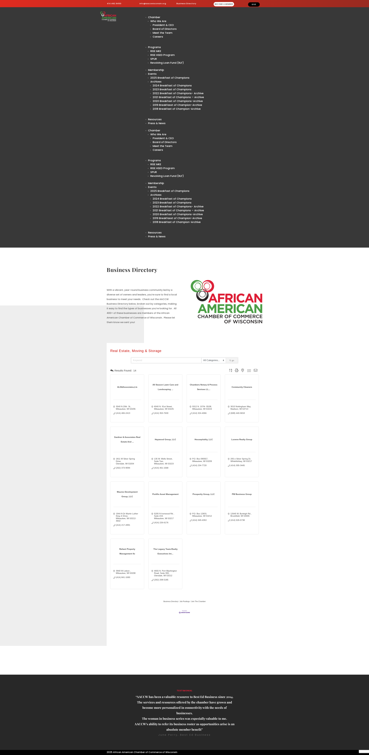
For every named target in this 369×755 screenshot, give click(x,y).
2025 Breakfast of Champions (169, 78)
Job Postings (185, 601)
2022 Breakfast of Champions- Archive (178, 93)
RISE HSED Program (162, 55)
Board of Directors (165, 29)
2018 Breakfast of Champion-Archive (177, 109)
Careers (158, 36)
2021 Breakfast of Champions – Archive (178, 97)
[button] (111, 370)
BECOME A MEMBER (224, 4)
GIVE (254, 4)
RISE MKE (155, 51)
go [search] (233, 360)
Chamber (154, 17)
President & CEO (163, 25)
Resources (155, 119)
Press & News (156, 123)
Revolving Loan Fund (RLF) (167, 63)
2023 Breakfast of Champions (172, 89)
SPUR (153, 59)
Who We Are (158, 21)
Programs (154, 47)
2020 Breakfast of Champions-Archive (178, 101)
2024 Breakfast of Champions (172, 85)
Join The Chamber (198, 601)
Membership (156, 70)
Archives (155, 81)
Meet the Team (162, 33)
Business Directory (186, 3)
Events (152, 74)
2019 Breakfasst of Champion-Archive (177, 105)
